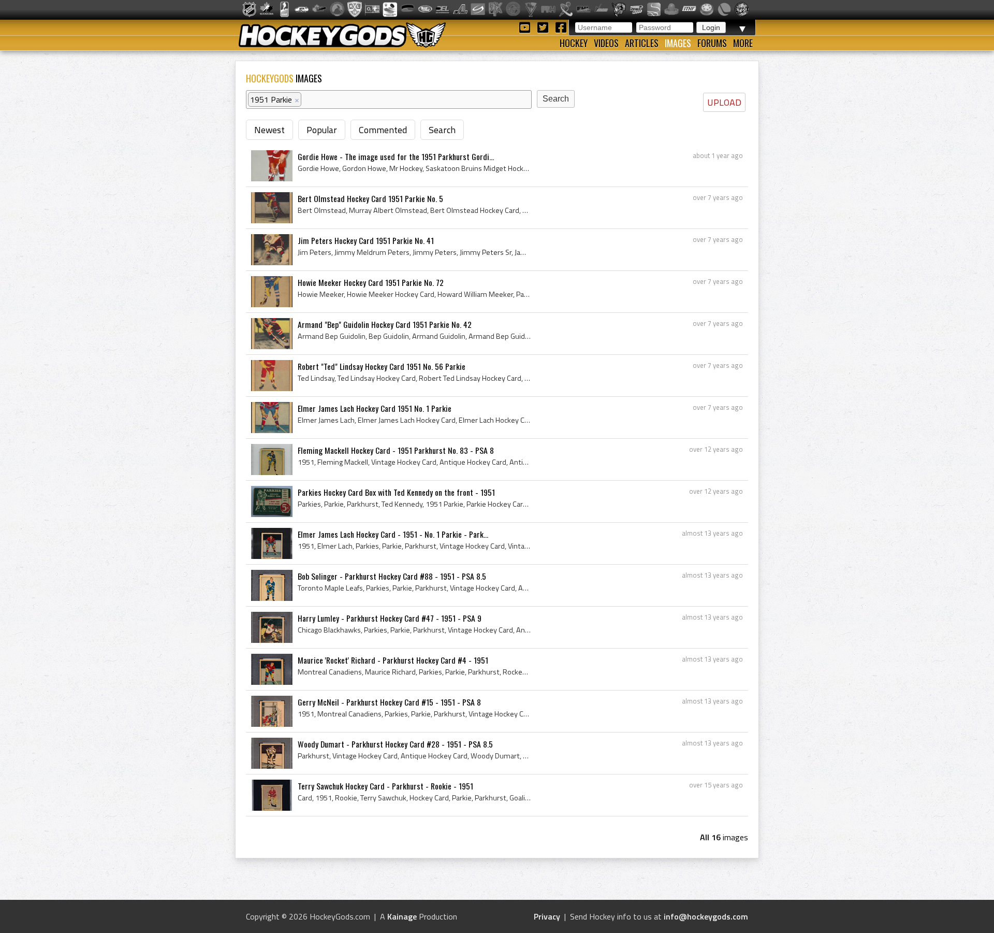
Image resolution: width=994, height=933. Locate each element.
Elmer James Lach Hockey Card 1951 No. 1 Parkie (374, 408)
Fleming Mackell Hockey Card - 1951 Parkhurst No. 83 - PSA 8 (396, 450)
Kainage (402, 916)
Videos (606, 43)
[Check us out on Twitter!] (544, 27)
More (743, 43)
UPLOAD (724, 102)
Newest (269, 130)
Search (442, 130)
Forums (712, 43)
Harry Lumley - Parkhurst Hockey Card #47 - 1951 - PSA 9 (389, 618)
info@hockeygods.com (706, 916)
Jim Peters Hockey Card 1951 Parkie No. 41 (366, 240)
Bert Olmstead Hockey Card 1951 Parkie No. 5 (370, 198)
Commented (383, 130)
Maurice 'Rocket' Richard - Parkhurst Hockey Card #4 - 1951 (393, 660)
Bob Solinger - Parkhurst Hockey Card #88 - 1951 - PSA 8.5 (392, 576)
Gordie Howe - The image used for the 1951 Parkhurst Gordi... (396, 156)
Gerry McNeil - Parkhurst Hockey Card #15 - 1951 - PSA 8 (389, 702)
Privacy (547, 916)
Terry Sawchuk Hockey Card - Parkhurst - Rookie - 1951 (385, 786)
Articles (642, 43)
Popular (321, 130)
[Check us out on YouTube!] (526, 27)
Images (678, 43)
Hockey (574, 43)
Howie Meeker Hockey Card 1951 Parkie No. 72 (371, 282)
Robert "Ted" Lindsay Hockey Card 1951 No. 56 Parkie (381, 366)
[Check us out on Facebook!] (560, 27)
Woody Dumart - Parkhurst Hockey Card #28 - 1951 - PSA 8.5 (395, 744)
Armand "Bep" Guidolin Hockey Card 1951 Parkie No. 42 (385, 324)
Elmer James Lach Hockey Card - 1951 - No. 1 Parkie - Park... (393, 534)
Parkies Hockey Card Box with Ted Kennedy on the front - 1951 (396, 492)
